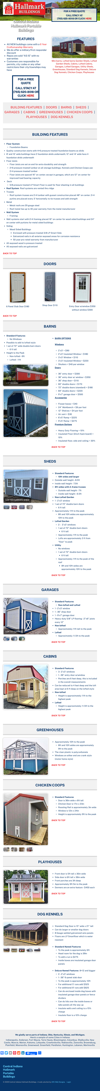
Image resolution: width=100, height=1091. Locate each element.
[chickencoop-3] (21, 850)
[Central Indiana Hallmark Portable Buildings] (24, 13)
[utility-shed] (21, 508)
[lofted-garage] (6, 639)
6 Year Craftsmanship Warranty (27, 45)
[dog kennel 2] (14, 951)
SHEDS (81, 107)
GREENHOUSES (51, 112)
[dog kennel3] (21, 951)
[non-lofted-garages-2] (21, 639)
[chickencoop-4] (29, 850)
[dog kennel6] (37, 951)
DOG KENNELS (62, 117)
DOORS (51, 107)
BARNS (66, 107)
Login (69, 1082)
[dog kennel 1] (6, 951)
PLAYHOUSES (36, 117)
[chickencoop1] (6, 850)
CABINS (29, 112)
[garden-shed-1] (14, 508)
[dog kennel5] (29, 951)
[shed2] (29, 508)
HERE (88, 18)
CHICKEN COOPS (80, 112)
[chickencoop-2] (14, 850)
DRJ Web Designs (58, 1082)
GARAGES (12, 112)
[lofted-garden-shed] (6, 508)
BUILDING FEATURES (26, 107)
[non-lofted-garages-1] (14, 639)
